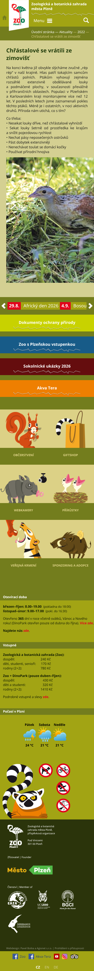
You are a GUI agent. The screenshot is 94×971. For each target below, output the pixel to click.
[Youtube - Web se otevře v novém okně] (56, 957)
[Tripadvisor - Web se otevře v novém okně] (74, 957)
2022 (81, 32)
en (47, 967)
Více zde (86, 623)
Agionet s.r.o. (44, 948)
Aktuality (66, 32)
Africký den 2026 (41, 306)
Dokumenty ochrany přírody (47, 322)
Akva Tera (47, 388)
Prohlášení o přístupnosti (69, 948)
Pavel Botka (27, 948)
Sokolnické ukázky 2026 (46, 366)
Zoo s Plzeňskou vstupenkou (47, 344)
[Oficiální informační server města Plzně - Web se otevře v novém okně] (30, 870)
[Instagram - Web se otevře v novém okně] (64, 957)
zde (26, 630)
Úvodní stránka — (44, 32)
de (56, 967)
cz (38, 967)
